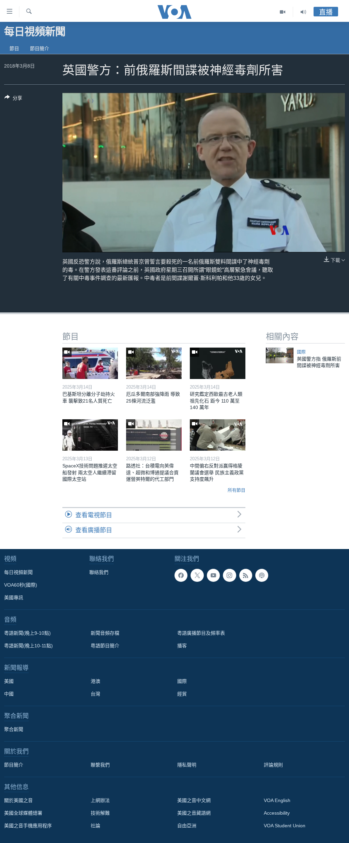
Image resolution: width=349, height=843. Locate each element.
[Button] (13, 99)
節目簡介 (39, 48)
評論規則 (273, 765)
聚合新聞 (13, 729)
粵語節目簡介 (105, 645)
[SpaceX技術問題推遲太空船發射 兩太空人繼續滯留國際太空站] (90, 435)
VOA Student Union (284, 825)
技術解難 (100, 813)
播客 (182, 645)
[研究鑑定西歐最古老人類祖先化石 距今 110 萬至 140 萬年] (217, 363)
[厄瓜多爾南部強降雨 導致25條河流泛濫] (154, 363)
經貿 (182, 694)
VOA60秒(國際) (20, 585)
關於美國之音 (18, 800)
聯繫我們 (100, 765)
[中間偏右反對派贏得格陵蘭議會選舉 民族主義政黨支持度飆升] (217, 435)
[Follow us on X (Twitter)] (197, 575)
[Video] (282, 12)
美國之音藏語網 (194, 813)
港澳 (95, 681)
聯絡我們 (98, 572)
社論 (95, 825)
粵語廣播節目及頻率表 (201, 633)
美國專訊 (13, 597)
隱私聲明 (186, 765)
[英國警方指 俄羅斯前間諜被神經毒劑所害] (279, 355)
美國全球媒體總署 (23, 813)
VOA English (277, 800)
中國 (9, 694)
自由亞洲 (186, 825)
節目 (14, 48)
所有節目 (236, 490)
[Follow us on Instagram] (229, 575)
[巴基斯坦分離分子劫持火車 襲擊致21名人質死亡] (90, 363)
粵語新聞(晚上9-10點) (27, 633)
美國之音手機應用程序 (28, 825)
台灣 (95, 694)
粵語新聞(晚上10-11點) (28, 645)
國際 (301, 351)
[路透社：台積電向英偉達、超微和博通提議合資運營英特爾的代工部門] (154, 435)
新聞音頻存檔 (105, 633)
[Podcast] (261, 575)
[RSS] (245, 575)
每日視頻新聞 (18, 572)
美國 (9, 681)
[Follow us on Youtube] (213, 575)
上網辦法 (100, 800)
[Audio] (303, 12)
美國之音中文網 (194, 800)
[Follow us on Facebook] (180, 575)
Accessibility (277, 813)
